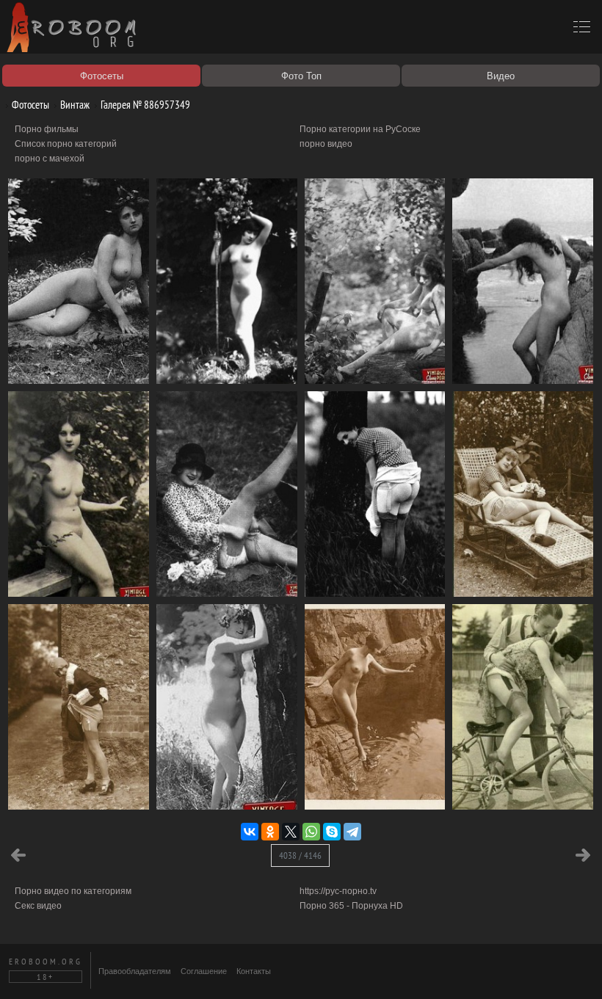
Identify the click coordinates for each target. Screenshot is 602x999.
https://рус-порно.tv (338, 891)
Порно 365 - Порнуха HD (351, 906)
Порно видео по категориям (73, 891)
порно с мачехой (49, 158)
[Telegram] (352, 831)
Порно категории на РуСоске (360, 129)
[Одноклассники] (270, 831)
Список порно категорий (66, 144)
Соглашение (204, 971)
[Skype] (332, 831)
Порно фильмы (47, 129)
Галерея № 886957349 (144, 105)
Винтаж (74, 105)
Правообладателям (134, 971)
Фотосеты (29, 105)
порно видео (326, 144)
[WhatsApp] (311, 831)
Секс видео (38, 906)
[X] (291, 831)
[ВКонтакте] (249, 831)
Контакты (253, 971)
